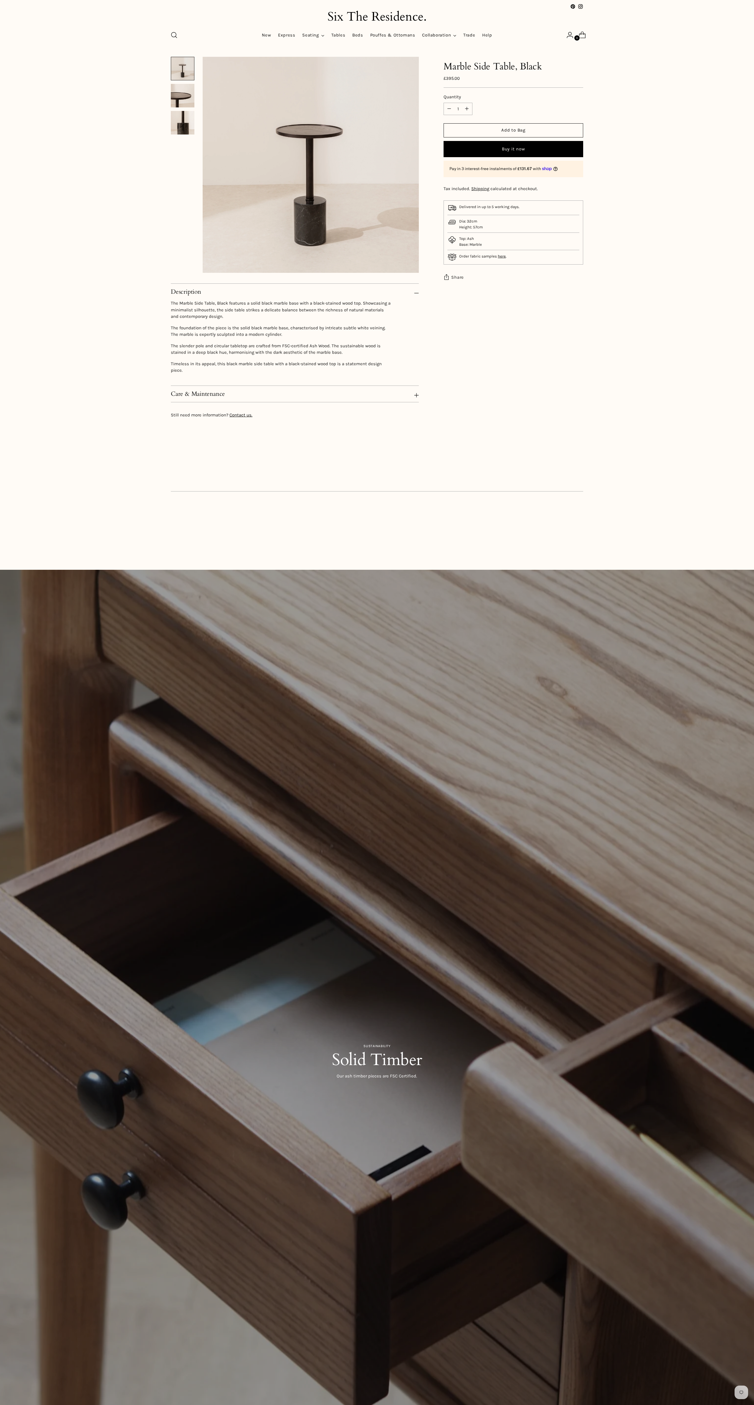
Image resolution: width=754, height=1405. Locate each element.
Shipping (480, 188)
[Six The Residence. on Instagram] (580, 6)
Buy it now (513, 149)
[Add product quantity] (449, 109)
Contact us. (240, 415)
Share (457, 277)
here (502, 256)
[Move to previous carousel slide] (565, 538)
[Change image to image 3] (182, 122)
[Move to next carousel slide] (578, 538)
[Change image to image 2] (182, 95)
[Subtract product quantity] (467, 109)
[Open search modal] (174, 35)
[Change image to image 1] (182, 68)
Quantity (452, 96)
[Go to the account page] (567, 35)
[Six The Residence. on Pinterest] (573, 6)
